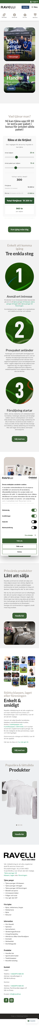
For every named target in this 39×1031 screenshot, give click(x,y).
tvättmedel (19, 726)
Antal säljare (9, 153)
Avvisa (19, 552)
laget (12, 875)
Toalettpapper (10, 958)
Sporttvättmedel (11, 956)
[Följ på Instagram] (11, 1000)
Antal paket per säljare (12, 163)
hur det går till (23, 742)
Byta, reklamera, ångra (14, 907)
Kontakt (8, 939)
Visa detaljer (29, 535)
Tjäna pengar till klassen (14, 883)
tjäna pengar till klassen (21, 302)
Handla (25, 7)
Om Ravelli (9, 924)
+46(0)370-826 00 (17, 974)
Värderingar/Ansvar (12, 932)
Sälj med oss (19, 439)
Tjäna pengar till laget (13, 886)
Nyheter (8, 927)
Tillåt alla (19, 541)
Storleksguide (10, 944)
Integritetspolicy (11, 934)
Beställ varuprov (11, 891)
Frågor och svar (11, 895)
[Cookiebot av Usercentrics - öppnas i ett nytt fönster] (28, 478)
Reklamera (9, 910)
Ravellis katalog (11, 961)
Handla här (19, 616)
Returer (8, 915)
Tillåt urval (19, 546)
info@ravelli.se (15, 994)
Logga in (35, 2)
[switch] (34, 516)
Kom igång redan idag (19, 229)
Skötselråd (9, 941)
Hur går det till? (11, 898)
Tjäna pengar (13, 57)
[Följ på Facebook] (6, 1000)
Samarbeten (10, 929)
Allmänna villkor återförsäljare (17, 936)
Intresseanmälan (12, 893)
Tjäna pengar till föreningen (16, 888)
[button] (16, 825)
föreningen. (22, 875)
